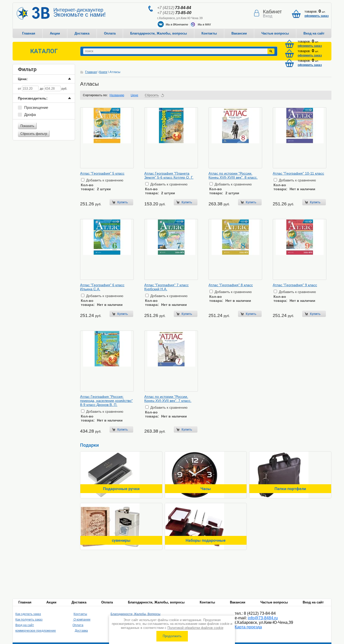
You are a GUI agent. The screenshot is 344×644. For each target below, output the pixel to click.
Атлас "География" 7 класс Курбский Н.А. (166, 287)
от (20, 88)
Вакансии (239, 33)
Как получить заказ (29, 619)
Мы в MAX (204, 24)
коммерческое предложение (35, 630)
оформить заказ (316, 16)
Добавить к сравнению (104, 180)
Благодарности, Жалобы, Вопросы (135, 614)
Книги (103, 72)
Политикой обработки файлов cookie (195, 628)
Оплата (110, 33)
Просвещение (36, 107)
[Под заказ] (314, 202)
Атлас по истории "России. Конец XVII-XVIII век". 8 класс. (233, 175)
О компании (81, 619)
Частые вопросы (275, 33)
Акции (55, 33)
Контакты (209, 33)
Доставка (82, 33)
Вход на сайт (313, 33)
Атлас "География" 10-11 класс (298, 173)
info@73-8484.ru (263, 618)
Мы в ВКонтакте (177, 24)
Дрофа (30, 114)
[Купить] (121, 202)
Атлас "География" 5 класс (102, 173)
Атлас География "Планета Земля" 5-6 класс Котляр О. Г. (168, 175)
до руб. (53, 88)
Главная (28, 33)
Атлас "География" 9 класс (295, 285)
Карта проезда (248, 627)
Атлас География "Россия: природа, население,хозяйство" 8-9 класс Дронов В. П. (106, 401)
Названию (117, 95)
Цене (134, 95)
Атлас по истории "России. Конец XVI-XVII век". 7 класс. (167, 399)
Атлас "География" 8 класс (231, 285)
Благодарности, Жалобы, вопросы (158, 33)
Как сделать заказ (28, 614)
